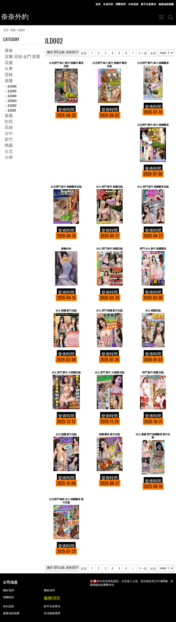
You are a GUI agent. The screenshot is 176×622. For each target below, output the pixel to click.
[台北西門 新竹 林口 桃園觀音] (153, 83)
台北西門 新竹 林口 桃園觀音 (153, 62)
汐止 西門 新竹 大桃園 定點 (109, 372)
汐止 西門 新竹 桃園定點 (109, 186)
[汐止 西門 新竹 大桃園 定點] (109, 392)
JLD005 (12, 90)
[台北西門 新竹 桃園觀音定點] (66, 206)
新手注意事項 (148, 4)
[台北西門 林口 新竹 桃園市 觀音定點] (66, 86)
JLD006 (12, 86)
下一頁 (142, 53)
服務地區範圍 (166, 4)
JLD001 (12, 110)
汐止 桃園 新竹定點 (66, 310)
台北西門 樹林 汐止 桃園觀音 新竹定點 (66, 501)
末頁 (153, 53)
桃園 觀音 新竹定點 (109, 434)
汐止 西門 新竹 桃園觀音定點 (153, 186)
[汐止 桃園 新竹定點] (66, 330)
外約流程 (133, 4)
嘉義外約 (66, 248)
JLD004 (12, 95)
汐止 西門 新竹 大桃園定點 (66, 372)
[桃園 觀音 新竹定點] (109, 454)
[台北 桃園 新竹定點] (66, 454)
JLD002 (12, 105)
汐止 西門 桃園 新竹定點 (109, 310)
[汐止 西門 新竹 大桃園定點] (66, 392)
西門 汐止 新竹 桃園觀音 (153, 248)
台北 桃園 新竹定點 (66, 434)
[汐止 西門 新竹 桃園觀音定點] (153, 206)
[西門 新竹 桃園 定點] (153, 392)
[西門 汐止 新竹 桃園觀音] (153, 268)
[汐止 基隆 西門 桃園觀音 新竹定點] (153, 457)
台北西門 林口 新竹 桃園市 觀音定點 (66, 64)
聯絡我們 (49, 590)
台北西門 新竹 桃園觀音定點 (66, 186)
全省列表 (108, 4)
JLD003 (12, 100)
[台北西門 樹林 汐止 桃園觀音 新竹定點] (66, 522)
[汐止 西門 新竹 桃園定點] (109, 206)
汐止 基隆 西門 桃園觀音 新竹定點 (153, 436)
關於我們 (8, 590)
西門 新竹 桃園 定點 (153, 372)
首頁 (98, 4)
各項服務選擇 (52, 613)
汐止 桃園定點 (153, 310)
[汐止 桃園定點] (153, 330)
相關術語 (8, 597)
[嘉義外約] (66, 268)
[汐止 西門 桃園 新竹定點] (109, 330)
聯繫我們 (121, 4)
